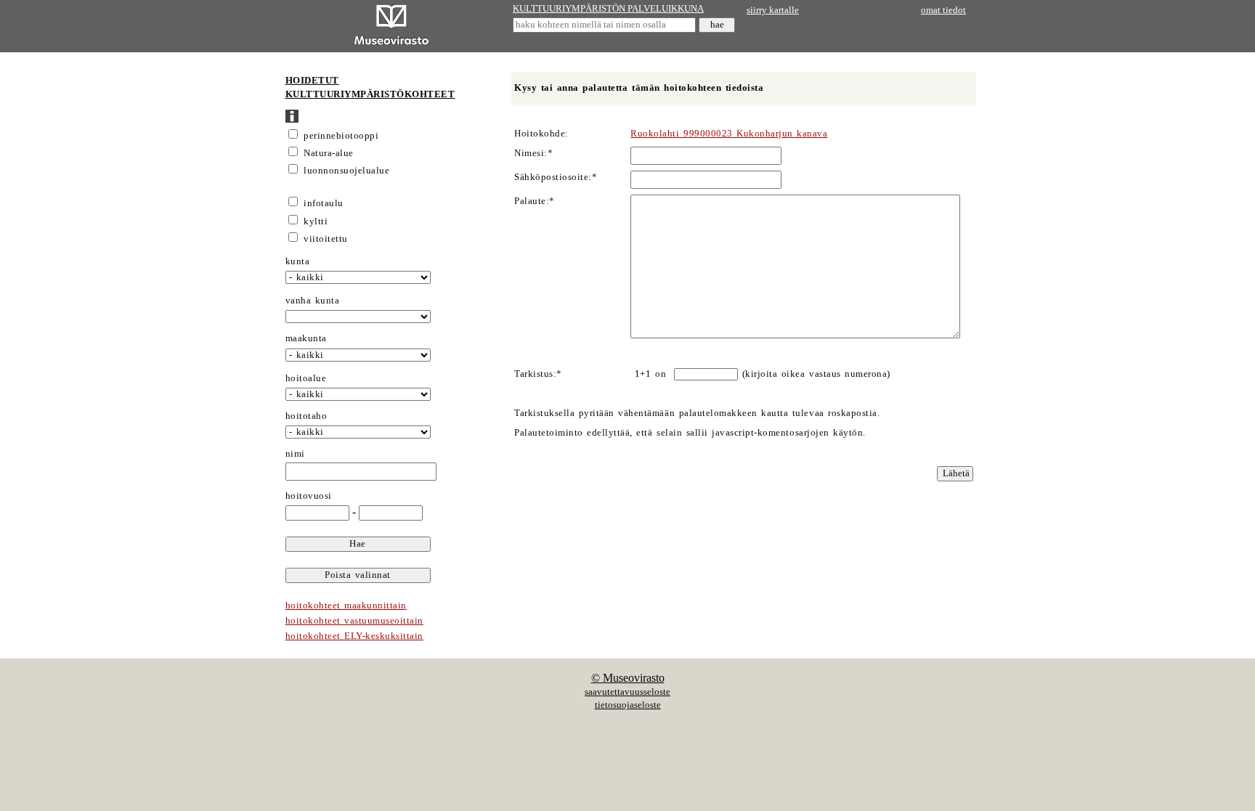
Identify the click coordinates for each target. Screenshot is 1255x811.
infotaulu (324, 203)
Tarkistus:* (538, 374)
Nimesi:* (533, 153)
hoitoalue (306, 378)
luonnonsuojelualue (346, 171)
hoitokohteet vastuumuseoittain (354, 621)
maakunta (306, 338)
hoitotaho (306, 416)
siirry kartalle (773, 10)
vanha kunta (312, 301)
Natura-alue (329, 153)
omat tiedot (943, 10)
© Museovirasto (628, 678)
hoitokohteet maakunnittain (346, 605)
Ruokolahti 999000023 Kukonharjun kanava (728, 134)
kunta (297, 261)
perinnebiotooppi (341, 136)
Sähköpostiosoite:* (555, 177)
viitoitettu (326, 239)
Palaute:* (534, 201)
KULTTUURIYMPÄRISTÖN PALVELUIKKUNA (608, 9)
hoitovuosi (308, 496)
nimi (295, 454)
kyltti (316, 221)
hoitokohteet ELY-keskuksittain (354, 636)
